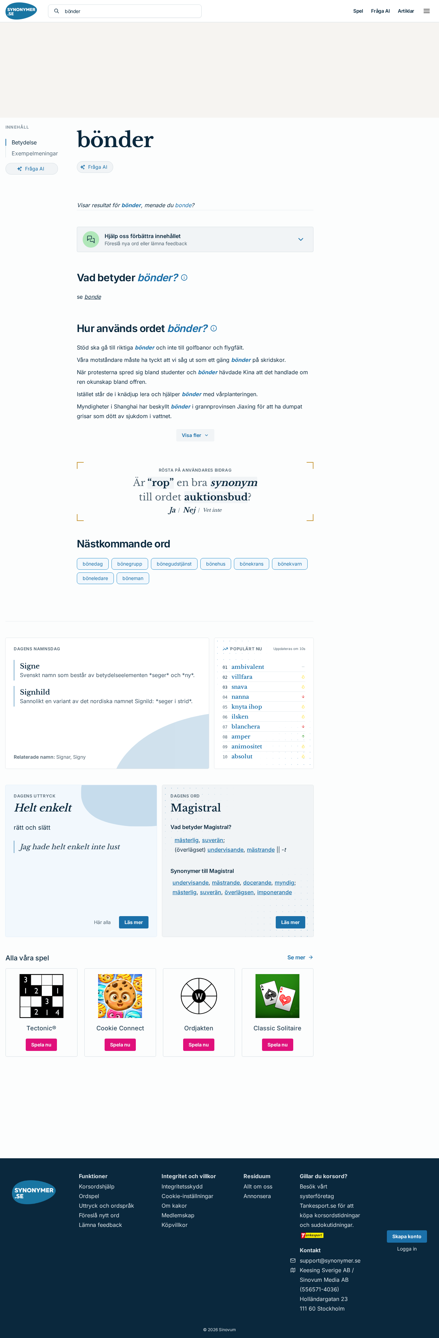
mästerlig (187, 840)
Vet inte (212, 510)
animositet (247, 746)
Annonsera (257, 1196)
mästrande (261, 849)
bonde (183, 205)
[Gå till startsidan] (21, 11)
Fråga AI (380, 11)
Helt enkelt (42, 808)
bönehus (215, 564)
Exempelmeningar (35, 153)
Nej (189, 510)
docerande (257, 882)
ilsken (240, 716)
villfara (242, 676)
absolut (242, 756)
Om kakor (174, 1205)
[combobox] (130, 11)
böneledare (95, 578)
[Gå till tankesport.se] (330, 1235)
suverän (212, 840)
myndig (284, 882)
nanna (240, 696)
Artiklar (406, 11)
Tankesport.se (318, 1205)
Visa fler (191, 435)
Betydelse (24, 142)
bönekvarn (290, 564)
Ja (172, 510)
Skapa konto (407, 1236)
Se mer (296, 957)
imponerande (274, 892)
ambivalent (248, 666)
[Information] (184, 277)
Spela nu (41, 1044)
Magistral (195, 808)
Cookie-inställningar (187, 1196)
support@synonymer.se (330, 1260)
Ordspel (89, 1196)
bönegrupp (129, 564)
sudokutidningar (331, 1224)
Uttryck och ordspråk (106, 1205)
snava (239, 686)
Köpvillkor (175, 1224)
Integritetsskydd (182, 1186)
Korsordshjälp (97, 1186)
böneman (132, 578)
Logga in (407, 1249)
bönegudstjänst (174, 564)
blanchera (246, 726)
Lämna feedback (100, 1224)
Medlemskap (178, 1215)
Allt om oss (258, 1186)
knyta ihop (247, 706)
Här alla (102, 922)
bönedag (93, 564)
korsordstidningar (337, 1215)
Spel (358, 11)
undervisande (225, 849)
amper (241, 736)
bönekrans (251, 564)
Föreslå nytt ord (99, 1215)
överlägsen (239, 892)
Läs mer (133, 922)
